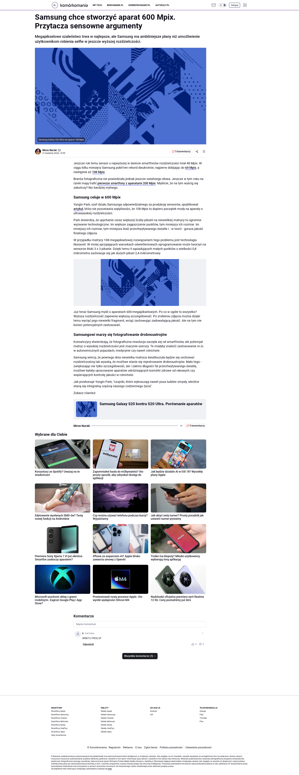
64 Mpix (190, 167)
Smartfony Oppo (58, 732)
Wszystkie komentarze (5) (138, 656)
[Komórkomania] (76, 5)
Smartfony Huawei (59, 718)
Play (201, 715)
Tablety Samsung (108, 715)
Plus (201, 721)
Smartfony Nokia (58, 725)
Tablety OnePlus (107, 728)
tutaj (110, 769)
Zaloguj (234, 5)
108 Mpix (98, 172)
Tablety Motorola (108, 721)
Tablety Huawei (107, 718)
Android (153, 711)
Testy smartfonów (58, 735)
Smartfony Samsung (60, 715)
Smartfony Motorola (59, 721)
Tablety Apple (106, 711)
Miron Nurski (49, 150)
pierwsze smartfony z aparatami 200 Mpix (126, 183)
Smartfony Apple (58, 711)
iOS (151, 715)
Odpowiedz (88, 644)
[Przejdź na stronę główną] (55, 7)
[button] (222, 5)
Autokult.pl (162, 5)
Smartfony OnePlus (59, 728)
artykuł (78, 209)
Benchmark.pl (115, 5)
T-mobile (203, 718)
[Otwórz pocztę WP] (213, 5)
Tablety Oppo (106, 732)
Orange (203, 711)
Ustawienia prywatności (198, 747)
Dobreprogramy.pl (139, 5)
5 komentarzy (182, 151)
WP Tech (97, 5)
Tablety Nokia (106, 725)
